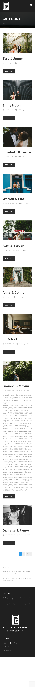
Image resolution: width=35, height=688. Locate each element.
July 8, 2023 (8, 250)
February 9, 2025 (9, 203)
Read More (8, 71)
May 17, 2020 (8, 297)
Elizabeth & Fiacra (17, 152)
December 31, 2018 (10, 534)
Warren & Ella (13, 199)
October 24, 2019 (9, 390)
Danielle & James (16, 530)
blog (26, 63)
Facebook (8, 650)
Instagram (9, 647)
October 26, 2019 (9, 343)
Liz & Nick (10, 339)
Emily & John (13, 105)
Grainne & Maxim (16, 386)
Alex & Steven (13, 246)
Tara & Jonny (13, 58)
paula (19, 63)
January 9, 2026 (9, 63)
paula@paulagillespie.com (14, 643)
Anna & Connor (14, 292)
